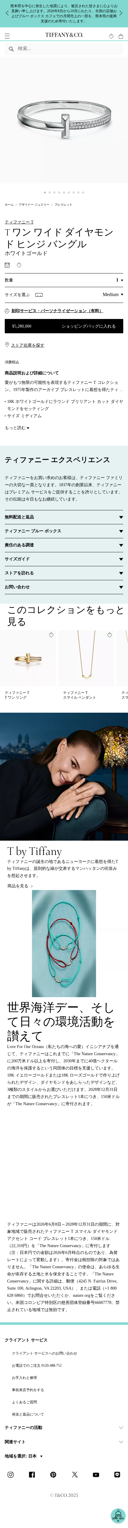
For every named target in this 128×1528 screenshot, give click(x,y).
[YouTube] (97, 1475)
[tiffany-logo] (64, 36)
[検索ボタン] (11, 49)
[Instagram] (12, 1475)
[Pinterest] (55, 1475)
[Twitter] (76, 1475)
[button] (7, 36)
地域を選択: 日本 (21, 1456)
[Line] (119, 1475)
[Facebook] (33, 1475)
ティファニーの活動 (23, 1427)
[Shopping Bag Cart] (120, 36)
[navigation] (7, 36)
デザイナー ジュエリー (34, 204)
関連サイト (15, 1442)
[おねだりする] (7, 265)
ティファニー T (19, 222)
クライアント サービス (26, 1340)
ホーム (9, 204)
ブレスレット (63, 204)
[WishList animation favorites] (111, 36)
